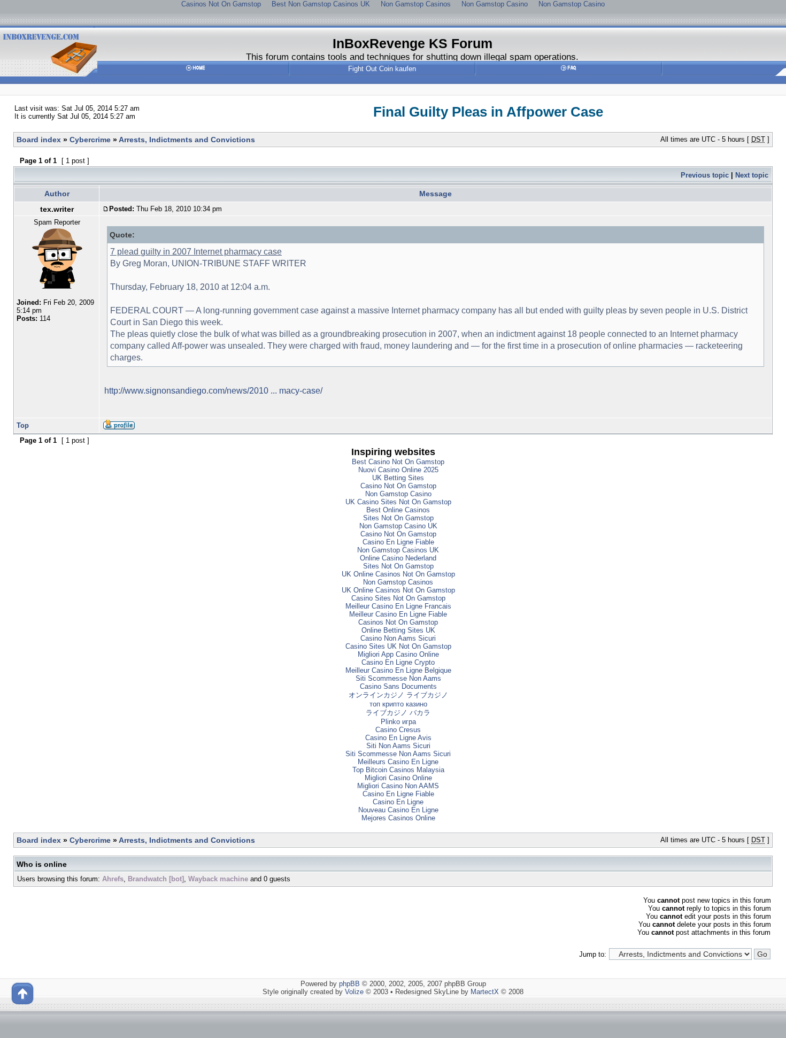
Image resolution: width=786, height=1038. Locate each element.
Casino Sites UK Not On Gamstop (398, 646)
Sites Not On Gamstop (398, 518)
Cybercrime (90, 139)
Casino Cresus (398, 730)
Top (23, 425)
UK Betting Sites (398, 478)
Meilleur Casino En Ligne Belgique (398, 670)
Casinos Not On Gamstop (398, 622)
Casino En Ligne (398, 802)
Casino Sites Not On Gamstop (398, 598)
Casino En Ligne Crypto (398, 662)
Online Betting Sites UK (398, 630)
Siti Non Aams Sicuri (398, 746)
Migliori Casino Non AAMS (398, 786)
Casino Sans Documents (398, 686)
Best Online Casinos (398, 510)
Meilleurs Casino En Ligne (398, 762)
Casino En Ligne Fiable (398, 542)
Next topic (751, 175)
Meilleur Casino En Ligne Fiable (398, 614)
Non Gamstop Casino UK (398, 526)
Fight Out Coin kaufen (382, 69)
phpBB (349, 984)
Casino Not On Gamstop (398, 486)
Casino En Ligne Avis (398, 738)
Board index (39, 139)
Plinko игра (398, 722)
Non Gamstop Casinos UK (398, 550)
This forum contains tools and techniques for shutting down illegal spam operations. (412, 56)
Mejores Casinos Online (398, 818)
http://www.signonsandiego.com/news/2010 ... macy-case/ (213, 390)
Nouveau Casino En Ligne (398, 810)
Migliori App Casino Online (398, 654)
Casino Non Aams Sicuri (398, 638)
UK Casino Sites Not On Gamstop (398, 502)
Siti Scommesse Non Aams (398, 678)
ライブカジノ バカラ (398, 713)
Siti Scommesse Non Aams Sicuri (398, 754)
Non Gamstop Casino (398, 494)
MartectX (485, 992)
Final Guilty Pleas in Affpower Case (488, 111)
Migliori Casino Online (398, 778)
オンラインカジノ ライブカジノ (398, 695)
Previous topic (705, 175)
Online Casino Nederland (398, 558)
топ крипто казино (398, 704)
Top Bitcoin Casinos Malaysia (398, 770)
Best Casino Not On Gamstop (398, 462)
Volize (354, 992)
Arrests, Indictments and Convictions (187, 139)
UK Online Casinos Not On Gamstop (398, 574)
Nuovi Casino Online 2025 (398, 470)
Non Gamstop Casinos (398, 582)
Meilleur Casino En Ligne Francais (398, 606)
